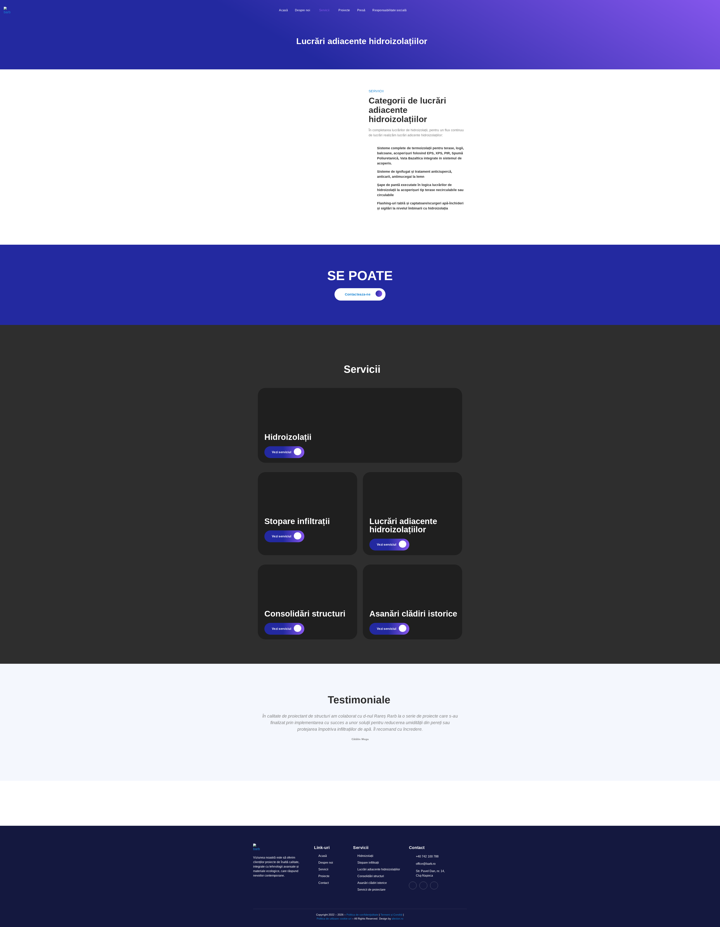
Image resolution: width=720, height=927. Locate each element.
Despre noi (302, 10)
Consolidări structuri (304, 613)
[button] (256, 730)
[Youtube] (434, 886)
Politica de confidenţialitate (362, 914)
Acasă (283, 10)
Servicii (324, 10)
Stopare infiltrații (297, 521)
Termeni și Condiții (391, 914)
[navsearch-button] (595, 10)
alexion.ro (397, 918)
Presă (361, 10)
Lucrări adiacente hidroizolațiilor (403, 525)
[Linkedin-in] (423, 886)
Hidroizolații (287, 437)
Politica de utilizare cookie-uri (334, 918)
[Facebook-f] (413, 886)
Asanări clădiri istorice (413, 613)
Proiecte (344, 10)
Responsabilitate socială (389, 10)
